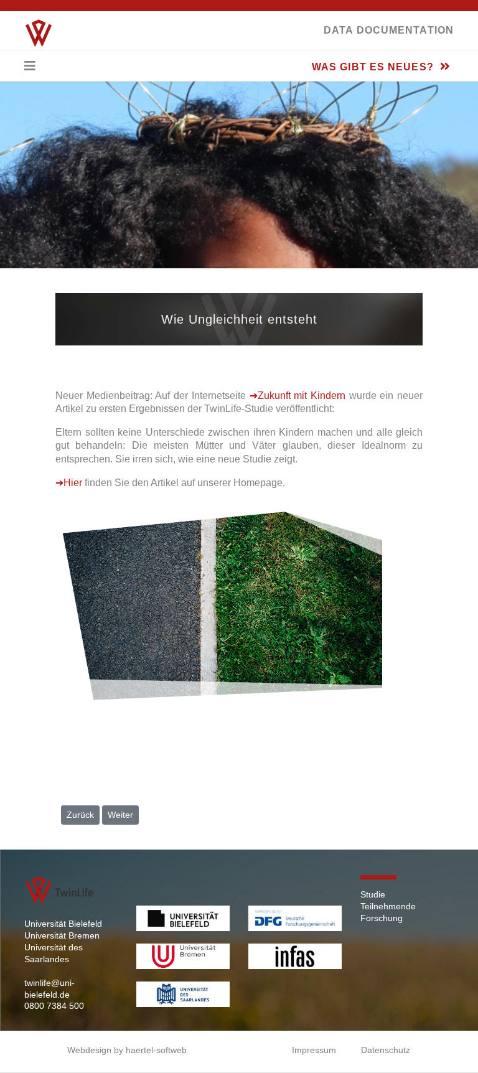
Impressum (314, 1050)
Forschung (381, 918)
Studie (372, 894)
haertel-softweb (156, 1050)
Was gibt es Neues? (374, 67)
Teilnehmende (388, 906)
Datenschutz (385, 1050)
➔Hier (68, 482)
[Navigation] (29, 66)
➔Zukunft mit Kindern (297, 395)
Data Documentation (389, 30)
